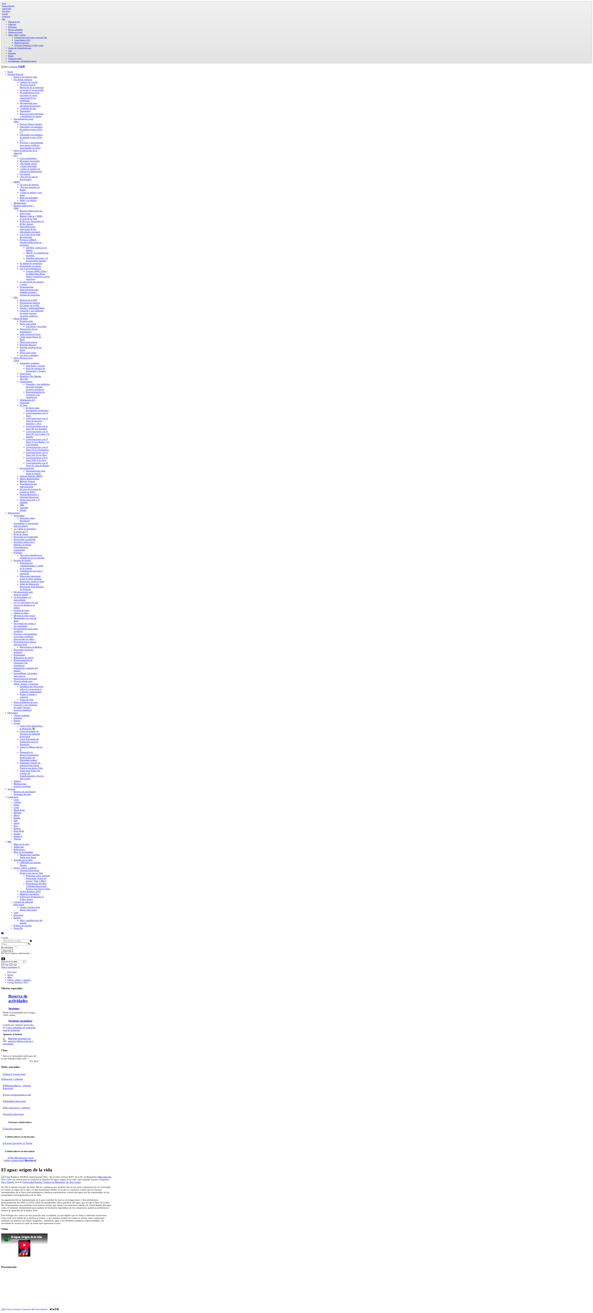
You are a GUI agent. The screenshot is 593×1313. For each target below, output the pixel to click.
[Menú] (5, 66)
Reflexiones (12, 27)
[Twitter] (51, 1309)
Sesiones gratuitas (20, 1020)
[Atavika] (11, 1128)
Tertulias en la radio (15, 32)
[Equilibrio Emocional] (13, 1101)
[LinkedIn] (54, 1309)
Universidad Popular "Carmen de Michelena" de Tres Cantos (51, 1182)
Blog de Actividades (15, 30)
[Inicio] (14, 66)
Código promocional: (20, 1160)
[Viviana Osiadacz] (16, 1094)
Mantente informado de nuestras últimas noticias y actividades (18, 1041)
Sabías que (12, 24)
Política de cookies (15, 58)
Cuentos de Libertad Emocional (19, 48)
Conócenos (6, 16)
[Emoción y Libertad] (12, 1079)
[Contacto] (2, 933)
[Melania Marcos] (19, 1088)
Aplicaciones (6, 9)
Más (3, 19)
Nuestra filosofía (8, 6)
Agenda (5, 14)
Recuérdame (7, 947)
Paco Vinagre (7, 1182)
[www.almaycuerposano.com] (13, 1074)
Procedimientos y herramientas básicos (22, 61)
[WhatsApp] (48, 1309)
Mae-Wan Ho (104, 1177)
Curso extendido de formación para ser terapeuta (19, 1028)
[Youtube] (21, 66)
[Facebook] (56, 1309)
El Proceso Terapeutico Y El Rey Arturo (29, 45)
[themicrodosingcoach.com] (20, 1158)
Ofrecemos (6, 11)
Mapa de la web (14, 22)
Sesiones (13, 1008)
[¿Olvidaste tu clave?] (31, 944)
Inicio (4, 3)
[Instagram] (24, 66)
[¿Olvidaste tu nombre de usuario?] (2, 940)
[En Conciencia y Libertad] (15, 1107)
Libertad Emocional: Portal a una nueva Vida (30, 37)
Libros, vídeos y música (17, 35)
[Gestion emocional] (12, 1114)
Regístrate (7, 950)
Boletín (10, 56)
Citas (10, 51)
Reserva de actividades (17, 998)
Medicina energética (21, 43)
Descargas (12, 53)
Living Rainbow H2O (22, 40)
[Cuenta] (3, 958)
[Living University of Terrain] (16, 1143)
